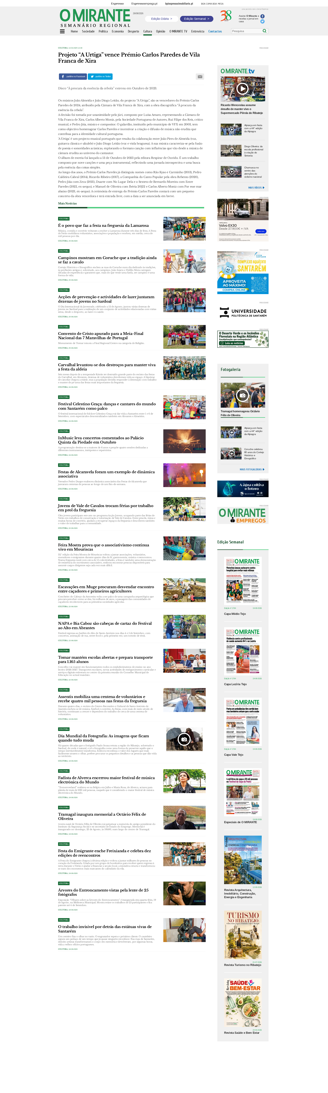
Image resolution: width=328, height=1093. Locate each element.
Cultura (62, 48)
